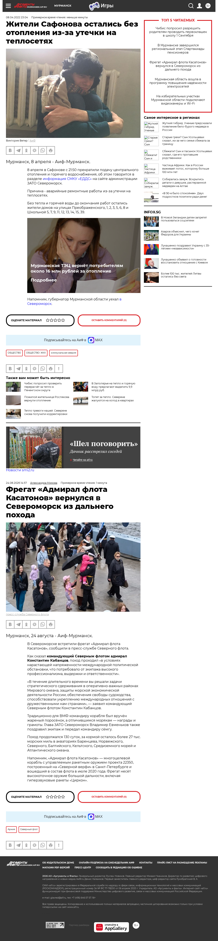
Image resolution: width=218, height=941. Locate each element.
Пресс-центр (83, 867)
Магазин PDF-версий (56, 867)
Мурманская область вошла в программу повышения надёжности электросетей (178, 83)
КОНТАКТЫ (145, 862)
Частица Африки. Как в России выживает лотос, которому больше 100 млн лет (185, 169)
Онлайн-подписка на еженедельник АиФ (106, 862)
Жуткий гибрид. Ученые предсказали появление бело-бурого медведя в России (187, 127)
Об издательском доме (58, 862)
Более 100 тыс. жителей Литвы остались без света (181, 275)
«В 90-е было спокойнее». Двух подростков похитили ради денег (184, 195)
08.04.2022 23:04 (17, 17)
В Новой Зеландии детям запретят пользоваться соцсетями (184, 219)
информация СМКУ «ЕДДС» (67, 179)
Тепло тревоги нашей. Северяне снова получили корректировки (45, 412)
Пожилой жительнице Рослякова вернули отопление (46, 398)
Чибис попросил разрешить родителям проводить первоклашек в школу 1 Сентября (178, 32)
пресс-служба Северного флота (27, 614)
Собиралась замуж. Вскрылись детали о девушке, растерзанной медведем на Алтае (184, 183)
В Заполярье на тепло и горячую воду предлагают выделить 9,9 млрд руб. (113, 387)
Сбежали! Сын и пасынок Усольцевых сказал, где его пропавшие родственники (187, 155)
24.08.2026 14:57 (16, 482)
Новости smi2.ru (20, 470)
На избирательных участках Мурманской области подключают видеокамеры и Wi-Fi (178, 100)
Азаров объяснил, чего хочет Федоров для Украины (180, 233)
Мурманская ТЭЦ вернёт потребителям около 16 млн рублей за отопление (77, 268)
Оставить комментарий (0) (109, 320)
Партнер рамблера (79, 925)
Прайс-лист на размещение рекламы (182, 862)
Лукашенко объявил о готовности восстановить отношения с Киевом (184, 261)
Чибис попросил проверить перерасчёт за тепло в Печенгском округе (43, 387)
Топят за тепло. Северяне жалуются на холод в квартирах (113, 398)
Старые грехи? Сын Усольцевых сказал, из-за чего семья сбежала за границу (186, 141)
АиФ (33, 140)
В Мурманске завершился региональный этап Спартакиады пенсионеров (178, 49)
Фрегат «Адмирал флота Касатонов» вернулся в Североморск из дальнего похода (178, 66)
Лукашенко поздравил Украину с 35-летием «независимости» (185, 247)
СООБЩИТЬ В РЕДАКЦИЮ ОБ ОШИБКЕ (119, 867)
